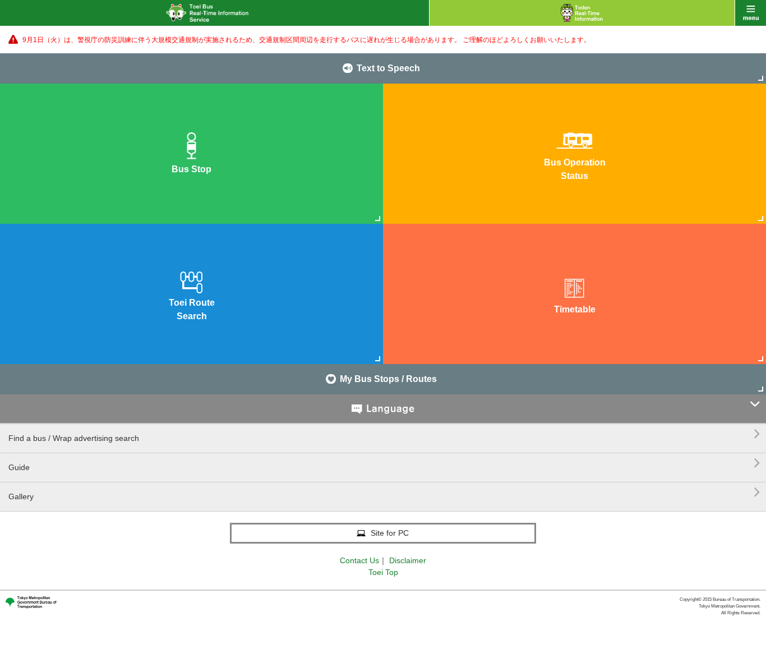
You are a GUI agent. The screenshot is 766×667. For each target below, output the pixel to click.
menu (750, 13)
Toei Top (383, 572)
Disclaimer (407, 560)
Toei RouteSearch (192, 309)
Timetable (575, 309)
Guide (384, 463)
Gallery (384, 492)
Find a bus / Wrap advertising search (384, 434)
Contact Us (359, 560)
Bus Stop (191, 169)
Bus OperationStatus (575, 169)
